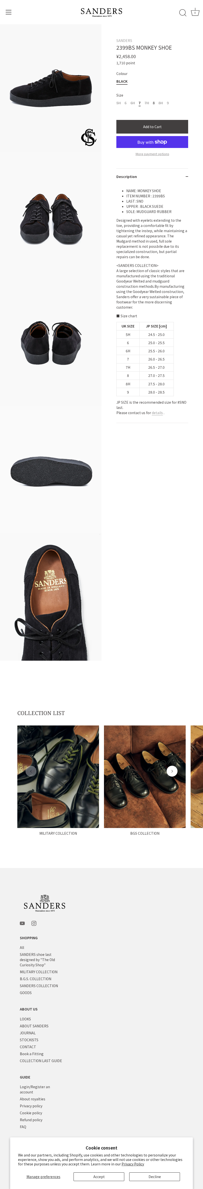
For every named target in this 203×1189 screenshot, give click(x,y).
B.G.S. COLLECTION (35, 978)
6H (132, 103)
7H (147, 103)
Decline (155, 1176)
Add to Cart (152, 126)
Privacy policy (31, 1105)
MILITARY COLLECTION (58, 833)
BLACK (121, 81)
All (22, 947)
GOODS (26, 992)
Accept (99, 1176)
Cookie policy (31, 1112)
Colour (121, 74)
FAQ (23, 1126)
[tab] (152, 304)
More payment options (152, 153)
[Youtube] (22, 922)
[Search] (182, 12)
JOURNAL (28, 1032)
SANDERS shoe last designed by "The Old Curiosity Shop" (37, 959)
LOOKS (25, 1018)
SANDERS (124, 40)
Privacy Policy (133, 1163)
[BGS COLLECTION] (145, 776)
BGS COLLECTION (144, 833)
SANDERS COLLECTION (39, 985)
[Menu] (8, 12)
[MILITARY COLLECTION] (58, 776)
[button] (30, 771)
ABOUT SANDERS (34, 1025)
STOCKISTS (29, 1039)
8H (160, 103)
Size (119, 95)
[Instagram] (33, 922)
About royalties (32, 1098)
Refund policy (31, 1119)
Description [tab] (126, 176)
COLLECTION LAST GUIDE (41, 1060)
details (157, 412)
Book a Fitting (32, 1053)
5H (118, 103)
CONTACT (28, 1046)
